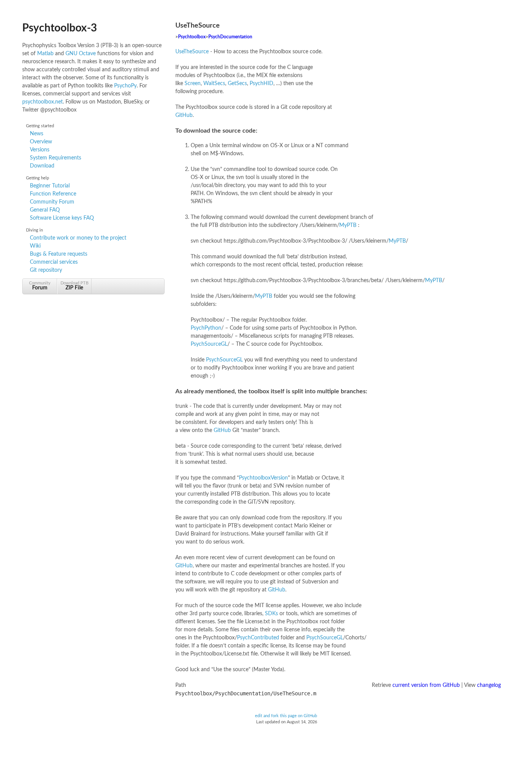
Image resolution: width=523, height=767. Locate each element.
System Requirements (55, 158)
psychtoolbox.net (42, 102)
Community (40, 286)
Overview (41, 142)
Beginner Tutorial (50, 186)
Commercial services (54, 262)
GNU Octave (80, 53)
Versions (39, 150)
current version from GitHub (426, 685)
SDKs (271, 613)
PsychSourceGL (209, 344)
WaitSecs (214, 83)
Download (42, 166)
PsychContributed (258, 638)
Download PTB (74, 286)
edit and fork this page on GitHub (286, 716)
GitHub (184, 115)
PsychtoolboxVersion (263, 478)
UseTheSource (192, 51)
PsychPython (206, 328)
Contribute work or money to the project (78, 238)
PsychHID (261, 83)
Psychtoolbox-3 (59, 28)
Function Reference (53, 194)
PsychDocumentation (230, 37)
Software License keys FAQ (62, 218)
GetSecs (237, 83)
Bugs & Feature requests (58, 254)
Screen (193, 83)
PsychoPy (125, 86)
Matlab (45, 53)
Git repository (46, 270)
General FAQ (45, 210)
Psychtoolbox (192, 37)
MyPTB (347, 225)
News (36, 133)
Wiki (35, 246)
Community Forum (52, 202)
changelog (489, 685)
